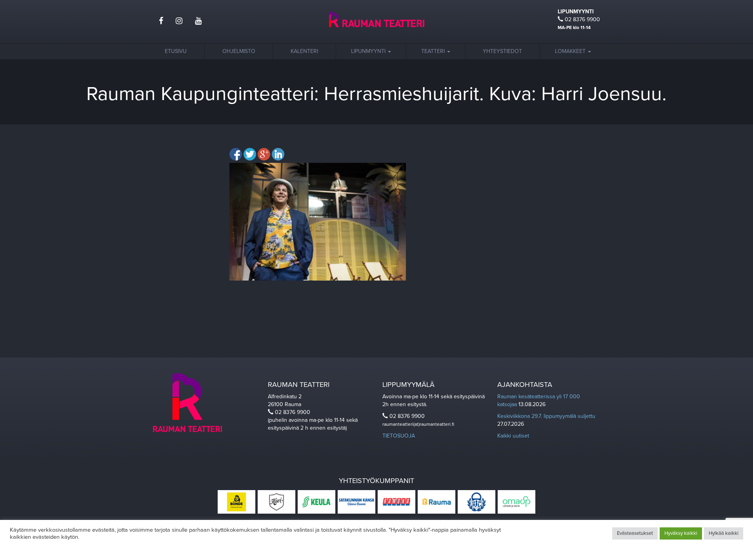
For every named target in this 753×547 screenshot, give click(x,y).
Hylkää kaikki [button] (723, 533)
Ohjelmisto (238, 51)
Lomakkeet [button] (571, 51)
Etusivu (176, 51)
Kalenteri (304, 51)
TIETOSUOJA (398, 435)
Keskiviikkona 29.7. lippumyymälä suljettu (546, 416)
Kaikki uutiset (513, 435)
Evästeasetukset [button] (635, 533)
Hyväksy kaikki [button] (680, 533)
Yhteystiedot (502, 51)
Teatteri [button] (433, 51)
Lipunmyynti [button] (369, 51)
